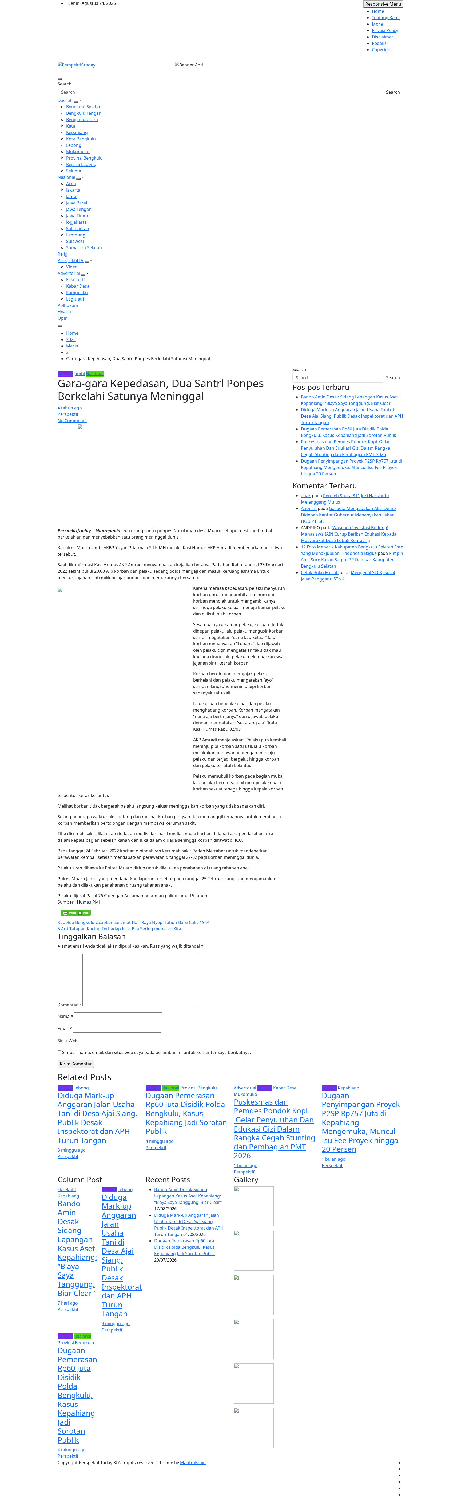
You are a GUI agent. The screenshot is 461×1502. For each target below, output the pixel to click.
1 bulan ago (245, 1165)
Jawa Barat (77, 203)
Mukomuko (78, 152)
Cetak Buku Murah (320, 572)
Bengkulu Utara (82, 119)
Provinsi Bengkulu (84, 158)
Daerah (65, 100)
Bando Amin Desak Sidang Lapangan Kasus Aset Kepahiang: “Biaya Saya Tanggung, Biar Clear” (77, 1248)
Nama (65, 1016)
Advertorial (69, 273)
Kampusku (77, 292)
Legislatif (75, 299)
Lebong (73, 145)
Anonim (309, 508)
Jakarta (73, 190)
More (377, 24)
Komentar (69, 1005)
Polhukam (68, 305)
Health (64, 312)
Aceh (71, 184)
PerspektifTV (71, 260)
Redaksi (380, 43)
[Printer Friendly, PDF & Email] (76, 913)
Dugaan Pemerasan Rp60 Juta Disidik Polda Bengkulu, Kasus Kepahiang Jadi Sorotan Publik (186, 1113)
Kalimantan (77, 228)
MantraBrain (193, 1462)
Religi (63, 254)
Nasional (66, 177)
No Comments (72, 421)
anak (306, 496)
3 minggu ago (72, 1150)
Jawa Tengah (79, 209)
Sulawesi (75, 241)
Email (65, 1028)
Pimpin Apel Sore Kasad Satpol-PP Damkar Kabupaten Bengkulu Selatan (352, 559)
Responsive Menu (383, 4)
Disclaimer (382, 37)
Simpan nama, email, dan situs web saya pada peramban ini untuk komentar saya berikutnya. (156, 1052)
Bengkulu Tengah (83, 113)
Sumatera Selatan (84, 248)
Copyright (382, 50)
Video (72, 267)
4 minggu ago (160, 1141)
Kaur (71, 126)
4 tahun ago (70, 408)
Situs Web (68, 1041)
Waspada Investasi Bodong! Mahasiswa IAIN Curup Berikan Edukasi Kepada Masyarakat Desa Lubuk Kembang (348, 534)
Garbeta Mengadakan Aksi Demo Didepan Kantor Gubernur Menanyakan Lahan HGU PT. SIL (348, 514)
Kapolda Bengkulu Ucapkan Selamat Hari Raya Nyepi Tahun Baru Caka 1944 (133, 922)
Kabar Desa (77, 286)
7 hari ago (68, 1303)
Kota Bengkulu (81, 139)
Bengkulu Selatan (83, 107)
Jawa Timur (77, 216)
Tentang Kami (386, 18)
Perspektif (68, 414)
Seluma (73, 171)
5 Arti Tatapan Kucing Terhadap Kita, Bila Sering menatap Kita (119, 929)
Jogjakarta (76, 222)
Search (64, 84)
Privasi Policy (385, 30)
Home (378, 11)
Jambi (71, 196)
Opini (63, 318)
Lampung (75, 235)
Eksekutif (75, 280)
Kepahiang (77, 132)
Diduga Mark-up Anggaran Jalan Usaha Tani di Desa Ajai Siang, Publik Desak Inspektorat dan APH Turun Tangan (352, 416)
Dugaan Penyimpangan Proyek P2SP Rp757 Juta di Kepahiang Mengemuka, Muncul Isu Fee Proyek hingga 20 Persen (351, 467)
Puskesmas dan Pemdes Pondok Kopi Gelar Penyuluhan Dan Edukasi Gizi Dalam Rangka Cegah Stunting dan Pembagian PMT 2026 (345, 448)
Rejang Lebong (81, 164)
